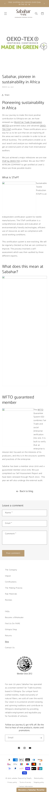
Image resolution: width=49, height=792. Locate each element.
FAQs (7, 611)
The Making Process (13, 588)
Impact (8, 575)
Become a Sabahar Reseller (31, 790)
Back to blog (26, 491)
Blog (7, 641)
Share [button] (7, 95)
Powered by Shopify (25, 778)
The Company (11, 569)
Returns (8, 635)
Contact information (26, 786)
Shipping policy (39, 782)
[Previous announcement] (5, 3)
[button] (6, 14)
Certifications (10, 581)
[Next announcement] (44, 3)
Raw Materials (11, 593)
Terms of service (25, 782)
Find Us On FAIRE (12, 623)
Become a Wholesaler (14, 617)
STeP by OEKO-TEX (11, 161)
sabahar (14, 778)
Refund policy (38, 778)
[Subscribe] (41, 738)
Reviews (8, 600)
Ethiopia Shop (11, 629)
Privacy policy (12, 782)
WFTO (40, 409)
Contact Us (10, 647)
